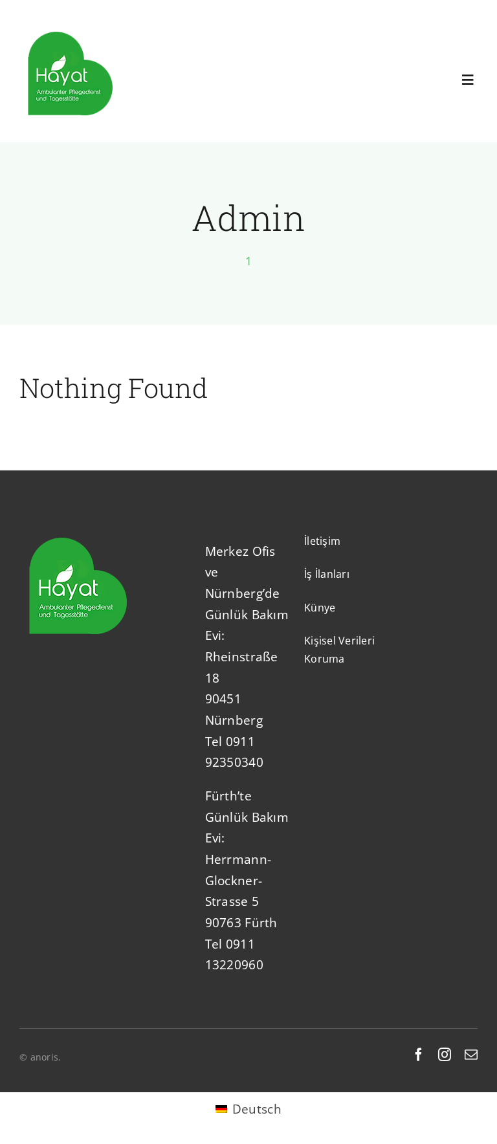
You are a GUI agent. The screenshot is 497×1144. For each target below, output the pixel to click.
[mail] (471, 1054)
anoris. (45, 1057)
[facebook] (418, 1054)
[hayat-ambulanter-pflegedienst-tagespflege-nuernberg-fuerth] (69, 29)
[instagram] (444, 1054)
